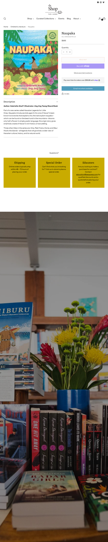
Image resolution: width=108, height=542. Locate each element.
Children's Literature (18, 27)
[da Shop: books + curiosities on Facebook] (98, 2)
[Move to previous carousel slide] (98, 200)
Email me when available (83, 88)
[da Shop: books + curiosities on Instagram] (101, 2)
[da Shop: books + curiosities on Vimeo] (103, 2)
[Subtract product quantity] (63, 52)
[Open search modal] (5, 18)
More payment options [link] (83, 73)
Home (6, 27)
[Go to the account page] (99, 18)
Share (66, 94)
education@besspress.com (87, 174)
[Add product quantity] (70, 52)
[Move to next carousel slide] (102, 200)
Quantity (65, 48)
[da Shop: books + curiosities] (54, 9)
